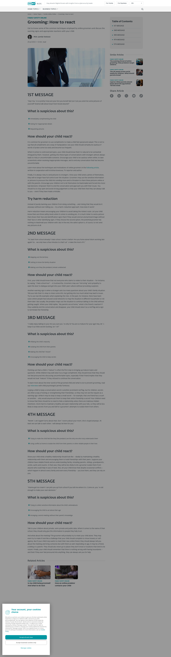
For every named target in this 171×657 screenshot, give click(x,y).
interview (34, 386)
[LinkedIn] (119, 96)
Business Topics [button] (50, 9)
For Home (109, 3)
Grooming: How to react (65, 14)
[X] (126, 96)
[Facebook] (111, 96)
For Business (122, 3)
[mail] (134, 96)
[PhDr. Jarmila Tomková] (31, 37)
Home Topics (37, 14)
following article (92, 168)
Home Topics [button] (33, 9)
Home (29, 14)
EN (132, 3)
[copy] (141, 96)
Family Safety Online (49, 14)
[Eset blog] (36, 3)
